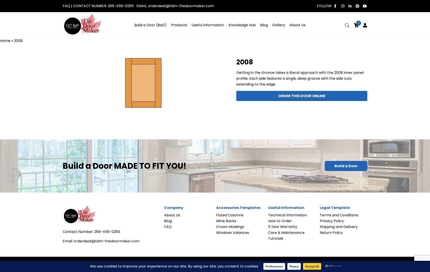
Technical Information (287, 215)
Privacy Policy (332, 221)
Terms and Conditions (339, 215)
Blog (264, 25)
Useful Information (207, 25)
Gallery (278, 25)
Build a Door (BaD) (150, 25)
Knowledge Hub (242, 25)
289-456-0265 (121, 6)
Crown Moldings (230, 226)
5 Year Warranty (282, 226)
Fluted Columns (229, 215)
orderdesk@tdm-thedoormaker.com (181, 6)
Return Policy (331, 232)
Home (5, 40)
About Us (297, 25)
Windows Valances (232, 232)
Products (179, 25)
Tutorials (275, 238)
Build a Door (346, 166)
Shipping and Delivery (339, 226)
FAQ (66, 6)
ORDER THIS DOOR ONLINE (301, 96)
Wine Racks (226, 221)
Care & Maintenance (286, 232)
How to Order (280, 221)
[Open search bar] (347, 25)
